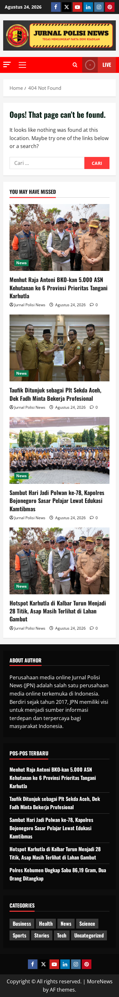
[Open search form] (75, 65)
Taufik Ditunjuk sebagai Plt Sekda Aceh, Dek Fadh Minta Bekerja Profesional (55, 394)
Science (87, 923)
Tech (61, 935)
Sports (19, 935)
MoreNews (100, 981)
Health (46, 923)
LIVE (106, 64)
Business (22, 923)
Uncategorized (89, 935)
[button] (7, 64)
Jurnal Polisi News (29, 305)
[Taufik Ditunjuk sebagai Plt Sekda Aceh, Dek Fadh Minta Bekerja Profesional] (59, 348)
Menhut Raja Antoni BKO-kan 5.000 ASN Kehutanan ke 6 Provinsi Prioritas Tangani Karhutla (59, 287)
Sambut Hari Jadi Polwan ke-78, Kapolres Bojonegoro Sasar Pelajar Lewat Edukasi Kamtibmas (57, 500)
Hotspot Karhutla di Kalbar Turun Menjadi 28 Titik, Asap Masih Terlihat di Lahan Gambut (58, 611)
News (21, 262)
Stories (41, 935)
